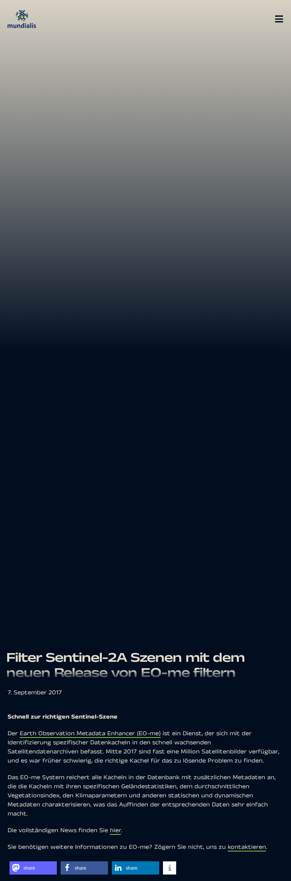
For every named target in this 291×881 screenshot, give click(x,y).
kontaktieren (247, 847)
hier (115, 830)
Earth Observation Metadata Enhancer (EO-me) (90, 733)
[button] (33, 868)
